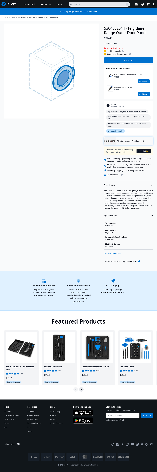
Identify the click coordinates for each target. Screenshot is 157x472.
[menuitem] (29, 4)
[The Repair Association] (151, 444)
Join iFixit (143, 151)
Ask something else (116, 131)
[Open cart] (148, 4)
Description (109, 185)
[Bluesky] (142, 444)
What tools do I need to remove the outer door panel (127, 124)
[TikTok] (112, 444)
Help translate (10, 444)
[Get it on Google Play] (83, 421)
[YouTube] (132, 444)
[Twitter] (122, 444)
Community (31, 411)
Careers (7, 423)
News (29, 431)
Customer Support (11, 415)
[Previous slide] (75, 389)
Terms (52, 419)
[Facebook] (117, 444)
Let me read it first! (116, 420)
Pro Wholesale (33, 415)
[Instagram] (127, 444)
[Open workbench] (136, 4)
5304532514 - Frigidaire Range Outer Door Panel (38, 18)
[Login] (154, 4)
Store (6, 18)
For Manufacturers (34, 423)
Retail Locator (32, 419)
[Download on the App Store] (83, 413)
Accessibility (55, 411)
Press (29, 427)
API (5, 427)
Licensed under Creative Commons (85, 465)
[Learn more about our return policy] (122, 175)
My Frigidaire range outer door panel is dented (127, 111)
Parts (13, 18)
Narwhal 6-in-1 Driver (123, 87)
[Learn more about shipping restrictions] (123, 51)
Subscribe (147, 415)
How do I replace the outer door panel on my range (126, 117)
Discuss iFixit (9, 419)
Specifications (110, 215)
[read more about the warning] (139, 261)
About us (7, 411)
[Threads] (146, 444)
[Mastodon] (137, 444)
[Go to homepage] (9, 4)
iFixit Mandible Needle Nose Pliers (128, 74)
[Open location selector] (142, 4)
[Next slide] (81, 389)
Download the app (82, 406)
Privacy (53, 415)
